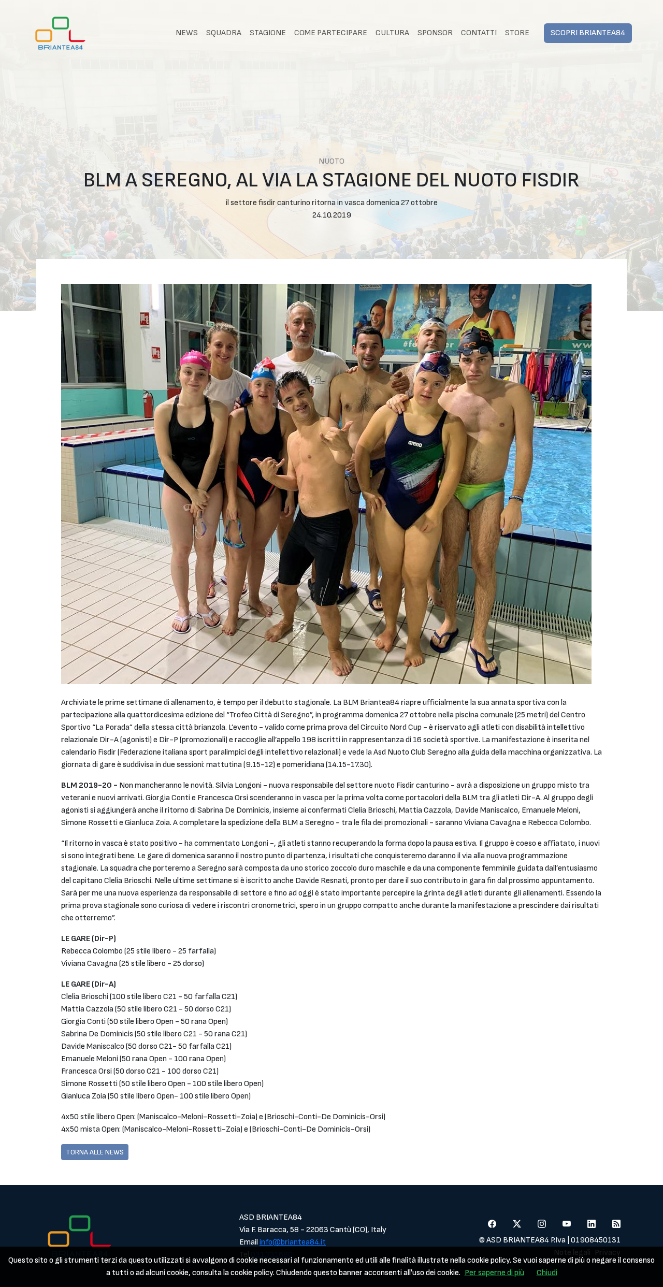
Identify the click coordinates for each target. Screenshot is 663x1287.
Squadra (223, 33)
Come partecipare (330, 33)
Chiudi (547, 1273)
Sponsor (435, 33)
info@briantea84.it (293, 1242)
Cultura (392, 33)
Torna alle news (95, 1152)
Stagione (268, 33)
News (187, 33)
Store (517, 33)
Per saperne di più (494, 1273)
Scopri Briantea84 (588, 33)
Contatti (479, 33)
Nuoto (331, 161)
